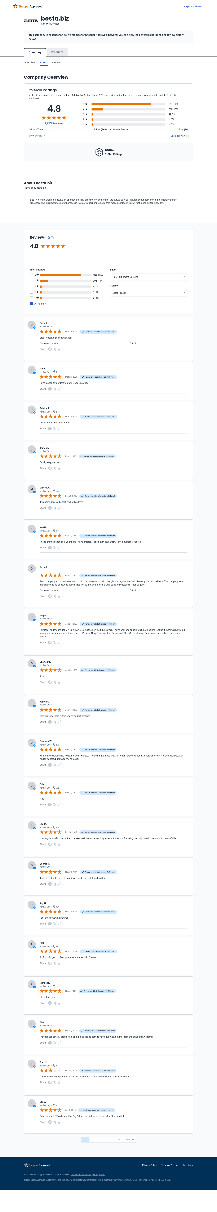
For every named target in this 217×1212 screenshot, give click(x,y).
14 (119, 1139)
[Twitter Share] (55, 349)
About (44, 62)
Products (57, 52)
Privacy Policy (149, 1165)
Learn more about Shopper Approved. (88, 1174)
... (110, 1139)
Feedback (188, 1165)
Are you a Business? (192, 6)
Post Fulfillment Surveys (125, 277)
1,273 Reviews (53, 123)
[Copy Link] (59, 349)
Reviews (57, 62)
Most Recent (119, 293)
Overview (29, 62)
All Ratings (40, 303)
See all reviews (178, 135)
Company (35, 52)
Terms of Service (170, 1165)
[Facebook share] (50, 349)
